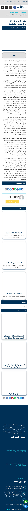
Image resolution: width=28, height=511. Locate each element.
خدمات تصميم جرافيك (25, 2)
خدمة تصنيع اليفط (9, 2)
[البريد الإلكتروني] (6, 189)
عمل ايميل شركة (14, 393)
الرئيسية (23, 12)
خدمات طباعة (19, 2)
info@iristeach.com (16, 500)
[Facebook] (22, 189)
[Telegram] (10, 189)
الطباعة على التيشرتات (14, 263)
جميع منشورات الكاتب (12, 202)
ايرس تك (9, 509)
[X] (20, 189)
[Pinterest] (13, 189)
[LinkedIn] (17, 189)
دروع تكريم (15, 2)
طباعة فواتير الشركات (14, 293)
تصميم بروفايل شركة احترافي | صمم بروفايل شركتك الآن (14, 366)
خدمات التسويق (4, 2)
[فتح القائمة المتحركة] (18, 7)
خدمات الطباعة (14, 12)
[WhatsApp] (15, 189)
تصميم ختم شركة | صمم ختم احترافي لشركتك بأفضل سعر (14, 337)
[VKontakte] (8, 189)
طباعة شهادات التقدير (14, 232)
